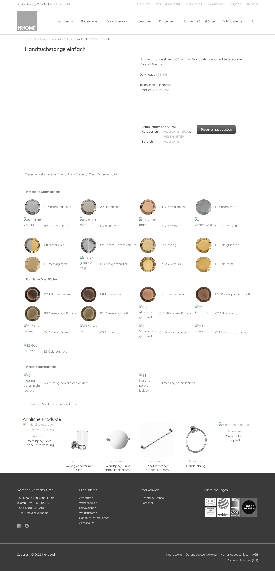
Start (28, 39)
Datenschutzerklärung (201, 554)
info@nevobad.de (60, 4)
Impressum (174, 554)
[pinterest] (27, 526)
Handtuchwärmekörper (94, 518)
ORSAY (65, 39)
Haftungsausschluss (234, 554)
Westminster (161, 90)
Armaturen (86, 498)
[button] (252, 21)
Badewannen (87, 508)
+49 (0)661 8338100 (35, 508)
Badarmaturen (46, 39)
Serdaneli (147, 503)
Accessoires (171, 131)
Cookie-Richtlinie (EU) (243, 560)
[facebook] (20, 526)
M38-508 (161, 74)
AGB (255, 554)
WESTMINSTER (173, 136)
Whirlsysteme (88, 513)
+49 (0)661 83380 (38, 503)
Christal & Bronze (153, 498)
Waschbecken (88, 503)
